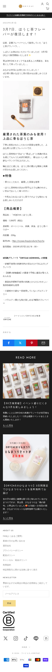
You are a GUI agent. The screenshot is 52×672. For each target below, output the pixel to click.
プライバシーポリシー (13, 550)
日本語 (24, 647)
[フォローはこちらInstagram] (15, 638)
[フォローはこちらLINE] (36, 638)
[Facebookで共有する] (8, 343)
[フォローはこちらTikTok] (26, 638)
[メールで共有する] (43, 343)
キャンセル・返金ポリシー (15, 560)
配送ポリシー (9, 555)
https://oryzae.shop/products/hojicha (28, 240)
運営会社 (7, 545)
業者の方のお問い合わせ (14, 540)
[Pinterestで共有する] (32, 343)
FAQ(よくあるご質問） (13, 536)
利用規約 (7, 564)
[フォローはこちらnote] (46, 638)
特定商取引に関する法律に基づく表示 (20, 569)
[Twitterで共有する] (20, 343)
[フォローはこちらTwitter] (5, 638)
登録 (9, 603)
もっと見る (8, 425)
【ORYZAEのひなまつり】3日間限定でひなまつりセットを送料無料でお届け (26, 489)
